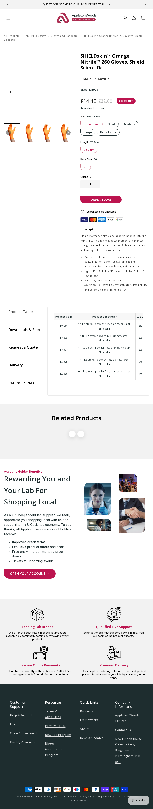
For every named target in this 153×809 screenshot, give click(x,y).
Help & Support (21, 715)
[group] (12, 132)
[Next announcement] (145, 4)
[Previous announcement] (7, 4)
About (84, 729)
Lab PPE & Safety (35, 36)
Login (14, 724)
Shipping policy (106, 796)
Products (86, 711)
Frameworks (89, 720)
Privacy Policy (55, 726)
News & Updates (91, 738)
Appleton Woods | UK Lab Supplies (34, 796)
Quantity (85, 177)
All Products (11, 36)
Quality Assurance (23, 742)
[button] (8, 17)
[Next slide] (66, 91)
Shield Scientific (94, 79)
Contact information (128, 796)
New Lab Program (58, 735)
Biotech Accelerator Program (53, 749)
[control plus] (97, 184)
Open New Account (23, 733)
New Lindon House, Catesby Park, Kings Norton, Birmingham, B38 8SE (129, 750)
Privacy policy (87, 796)
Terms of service (78, 800)
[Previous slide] (10, 91)
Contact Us (123, 730)
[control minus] (83, 184)
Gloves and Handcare (64, 36)
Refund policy (69, 796)
